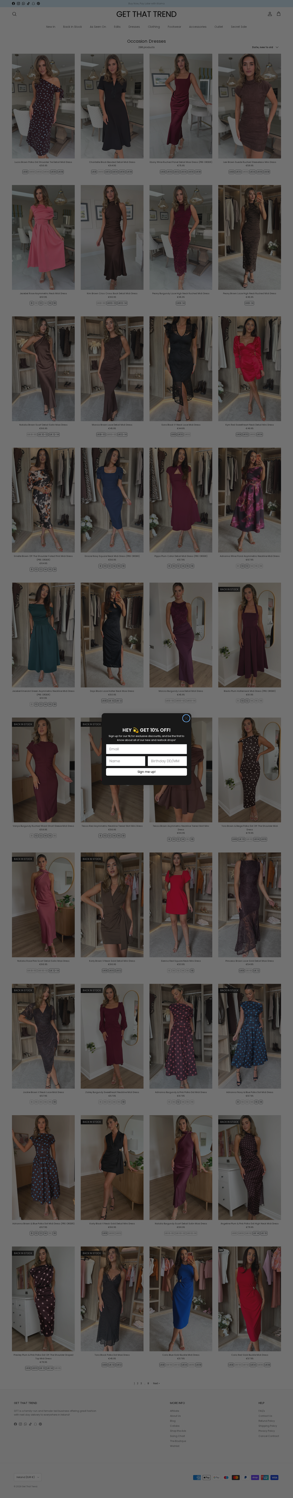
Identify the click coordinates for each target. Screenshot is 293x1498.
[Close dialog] (186, 718)
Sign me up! (147, 771)
